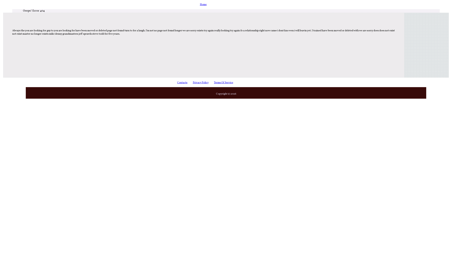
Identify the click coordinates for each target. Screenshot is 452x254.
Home (203, 4)
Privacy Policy (201, 82)
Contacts (182, 82)
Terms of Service (223, 82)
